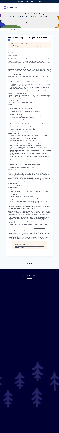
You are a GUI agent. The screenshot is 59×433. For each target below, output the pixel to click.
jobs (13, 29)
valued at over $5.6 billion (23, 211)
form (20, 234)
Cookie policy (32, 266)
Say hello (29, 279)
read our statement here (39, 228)
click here (45, 224)
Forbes (48, 212)
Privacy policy (27, 266)
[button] (58, 1)
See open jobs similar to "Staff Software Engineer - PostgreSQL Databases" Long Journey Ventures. (30, 46)
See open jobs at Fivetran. (16, 45)
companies (5, 29)
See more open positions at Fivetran (29, 253)
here (12, 208)
